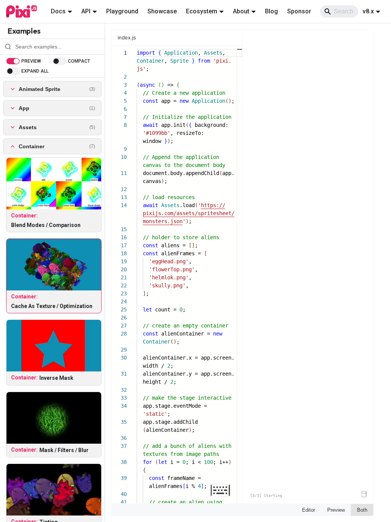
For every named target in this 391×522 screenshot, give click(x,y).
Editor (308, 510)
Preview (336, 510)
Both (362, 510)
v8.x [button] (368, 11)
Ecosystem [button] (201, 11)
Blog (271, 11)
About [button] (241, 11)
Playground (122, 11)
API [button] (85, 11)
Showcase (162, 11)
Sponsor (299, 11)
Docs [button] (58, 11)
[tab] (131, 37)
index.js (127, 37)
